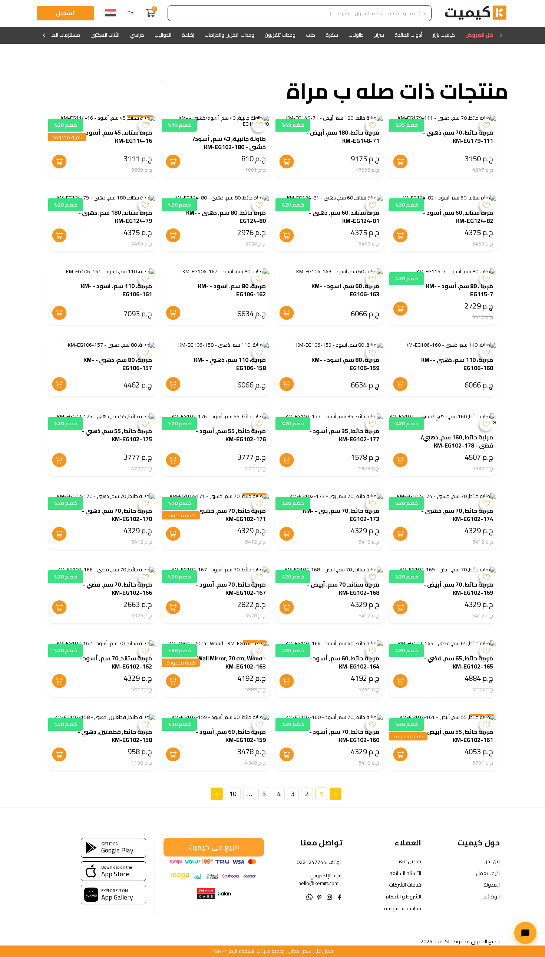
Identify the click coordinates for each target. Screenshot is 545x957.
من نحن (491, 861)
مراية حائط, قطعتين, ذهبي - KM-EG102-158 (114, 735)
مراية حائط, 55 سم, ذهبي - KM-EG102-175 (117, 435)
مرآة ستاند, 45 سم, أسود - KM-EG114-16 (117, 136)
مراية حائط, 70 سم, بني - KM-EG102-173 (341, 514)
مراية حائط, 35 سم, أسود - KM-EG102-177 (344, 435)
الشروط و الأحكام (403, 897)
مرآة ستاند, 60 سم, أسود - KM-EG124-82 (458, 216)
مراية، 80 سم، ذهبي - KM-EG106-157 (117, 363)
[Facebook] (339, 896)
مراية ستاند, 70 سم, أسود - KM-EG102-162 (115, 662)
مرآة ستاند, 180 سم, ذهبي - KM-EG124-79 (115, 216)
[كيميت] (475, 13)
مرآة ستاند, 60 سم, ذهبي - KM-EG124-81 (344, 216)
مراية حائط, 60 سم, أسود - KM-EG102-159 (231, 735)
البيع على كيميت (213, 847)
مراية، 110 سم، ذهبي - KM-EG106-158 (230, 363)
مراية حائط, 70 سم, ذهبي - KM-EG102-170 (117, 514)
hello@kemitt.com (318, 883)
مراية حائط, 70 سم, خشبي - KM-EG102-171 (230, 514)
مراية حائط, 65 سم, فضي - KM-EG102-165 (458, 662)
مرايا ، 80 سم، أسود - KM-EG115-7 (459, 290)
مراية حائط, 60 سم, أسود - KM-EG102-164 (344, 662)
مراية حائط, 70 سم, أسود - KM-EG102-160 (344, 735)
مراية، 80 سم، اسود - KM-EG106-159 (345, 363)
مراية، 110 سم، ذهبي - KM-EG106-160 (457, 363)
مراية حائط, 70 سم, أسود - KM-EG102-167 (231, 588)
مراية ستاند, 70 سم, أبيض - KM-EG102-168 (343, 588)
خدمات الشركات (405, 885)
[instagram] (329, 896)
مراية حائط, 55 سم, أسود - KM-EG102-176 (231, 435)
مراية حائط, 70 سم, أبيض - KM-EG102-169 (458, 588)
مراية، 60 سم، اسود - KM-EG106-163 (345, 290)
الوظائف (491, 897)
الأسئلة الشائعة (405, 873)
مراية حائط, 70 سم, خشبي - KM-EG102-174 (457, 514)
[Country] (110, 13)
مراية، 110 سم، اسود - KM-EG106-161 (116, 290)
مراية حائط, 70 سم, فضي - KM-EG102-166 (117, 588)
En (130, 13)
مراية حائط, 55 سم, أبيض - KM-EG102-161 (458, 735)
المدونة (491, 885)
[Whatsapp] (309, 896)
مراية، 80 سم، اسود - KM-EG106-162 (232, 290)
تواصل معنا (409, 861)
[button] (221, 119)
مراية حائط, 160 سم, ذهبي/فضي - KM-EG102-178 (456, 441)
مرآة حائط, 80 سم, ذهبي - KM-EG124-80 (226, 216)
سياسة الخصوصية (402, 908)
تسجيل (65, 13)
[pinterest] (319, 896)
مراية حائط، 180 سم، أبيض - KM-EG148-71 (342, 136)
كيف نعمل (488, 873)
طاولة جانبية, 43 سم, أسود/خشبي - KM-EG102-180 (229, 142)
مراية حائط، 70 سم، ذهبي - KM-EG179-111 (458, 136)
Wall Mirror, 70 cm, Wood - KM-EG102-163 (231, 662)
